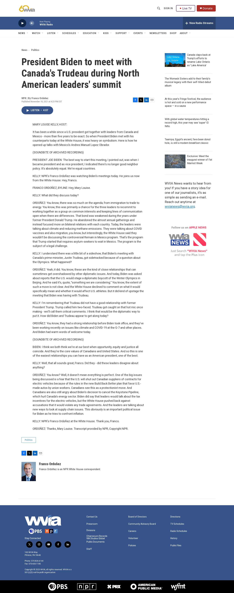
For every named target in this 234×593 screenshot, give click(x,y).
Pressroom (92, 524)
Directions (175, 517)
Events (138, 33)
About (184, 33)
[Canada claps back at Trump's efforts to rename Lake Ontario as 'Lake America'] (175, 60)
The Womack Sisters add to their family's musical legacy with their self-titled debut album (188, 82)
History (173, 538)
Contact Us (91, 517)
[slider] (36, 23)
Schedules (69, 33)
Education (89, 33)
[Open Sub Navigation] (27, 33)
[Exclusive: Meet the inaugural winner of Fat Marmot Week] (175, 161)
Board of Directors (137, 517)
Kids (106, 33)
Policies (132, 545)
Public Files (175, 545)
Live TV (187, 8)
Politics (35, 50)
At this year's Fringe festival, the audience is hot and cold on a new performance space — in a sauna (188, 102)
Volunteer (133, 538)
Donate (208, 8)
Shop (173, 33)
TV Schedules (177, 524)
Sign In (168, 8)
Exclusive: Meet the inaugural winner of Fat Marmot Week (199, 160)
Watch (36, 33)
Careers (132, 531)
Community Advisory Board (142, 524)
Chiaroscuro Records (96, 536)
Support (121, 33)
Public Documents (95, 542)
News (21, 33)
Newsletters (158, 33)
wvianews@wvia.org (180, 206)
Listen (51, 33)
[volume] (32, 23)
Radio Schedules (178, 531)
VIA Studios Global (95, 538)
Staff (89, 549)
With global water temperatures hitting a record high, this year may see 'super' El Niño (187, 123)
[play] (22, 23)
